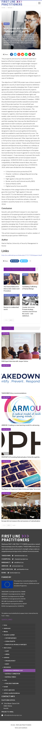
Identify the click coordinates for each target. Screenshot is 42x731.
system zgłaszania (9, 690)
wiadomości (6, 365)
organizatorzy (10, 661)
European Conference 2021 (14, 670)
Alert (7, 651)
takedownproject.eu (20, 555)
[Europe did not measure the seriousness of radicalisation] (21, 505)
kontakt (6, 686)
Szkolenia (5, 333)
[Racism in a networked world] (12, 299)
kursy (7, 664)
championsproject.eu (21, 559)
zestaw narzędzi (10, 638)
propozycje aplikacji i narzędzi (16, 644)
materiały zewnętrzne (12, 673)
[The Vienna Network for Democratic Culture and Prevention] (12, 279)
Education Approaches (11, 295)
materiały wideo (10, 677)
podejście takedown (12, 683)
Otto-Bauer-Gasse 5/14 (11, 703)
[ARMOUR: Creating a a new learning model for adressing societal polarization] (21, 409)
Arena (7, 654)
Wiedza (6, 24)
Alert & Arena (7, 648)
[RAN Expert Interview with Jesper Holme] (21, 345)
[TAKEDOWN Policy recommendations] (21, 377)
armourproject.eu (17, 566)
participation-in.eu (22, 569)
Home (5, 625)
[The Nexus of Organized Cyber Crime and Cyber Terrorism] (21, 473)
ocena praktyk (10, 641)
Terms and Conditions (21, 728)
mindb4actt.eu (19, 562)
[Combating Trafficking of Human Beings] (30, 279)
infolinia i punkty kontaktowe (12, 693)
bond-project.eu (15, 572)
